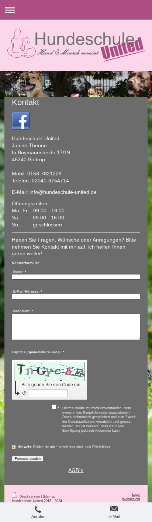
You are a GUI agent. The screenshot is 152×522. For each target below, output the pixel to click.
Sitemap (49, 496)
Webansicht (131, 499)
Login (136, 494)
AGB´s (75, 470)
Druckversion (29, 496)
